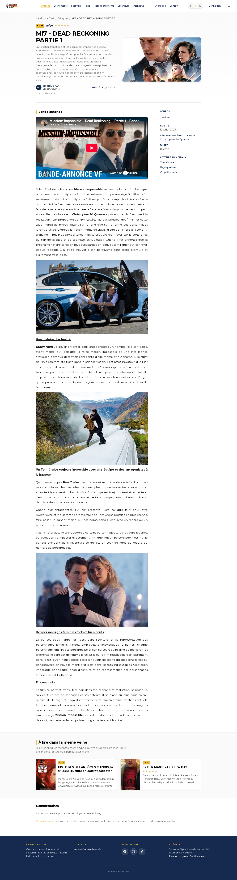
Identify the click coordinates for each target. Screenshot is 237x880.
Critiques (45, 6)
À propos (160, 6)
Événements (61, 6)
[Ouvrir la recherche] (229, 6)
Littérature (123, 6)
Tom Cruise (167, 162)
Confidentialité (198, 856)
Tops (87, 6)
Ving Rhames (168, 172)
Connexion (215, 6)
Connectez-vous (45, 821)
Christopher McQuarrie (174, 139)
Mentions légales (178, 856)
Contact (174, 6)
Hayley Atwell (168, 167)
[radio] (190, 5)
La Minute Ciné (45, 18)
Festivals (76, 6)
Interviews (138, 6)
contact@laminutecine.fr (87, 849)
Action (166, 117)
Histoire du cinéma (104, 6)
